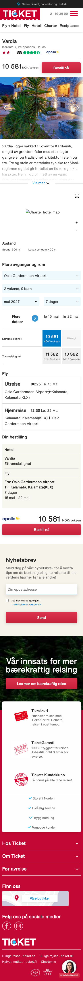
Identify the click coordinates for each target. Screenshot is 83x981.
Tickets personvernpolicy (26, 604)
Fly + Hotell (11, 25)
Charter (50, 25)
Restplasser (69, 25)
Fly (26, 25)
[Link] (7, 925)
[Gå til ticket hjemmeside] (20, 13)
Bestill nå (61, 68)
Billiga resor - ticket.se (18, 955)
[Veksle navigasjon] (74, 13)
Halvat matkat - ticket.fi (19, 961)
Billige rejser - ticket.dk (56, 955)
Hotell (37, 25)
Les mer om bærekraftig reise (41, 683)
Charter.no (48, 961)
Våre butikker (40, 898)
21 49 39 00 (59, 13)
